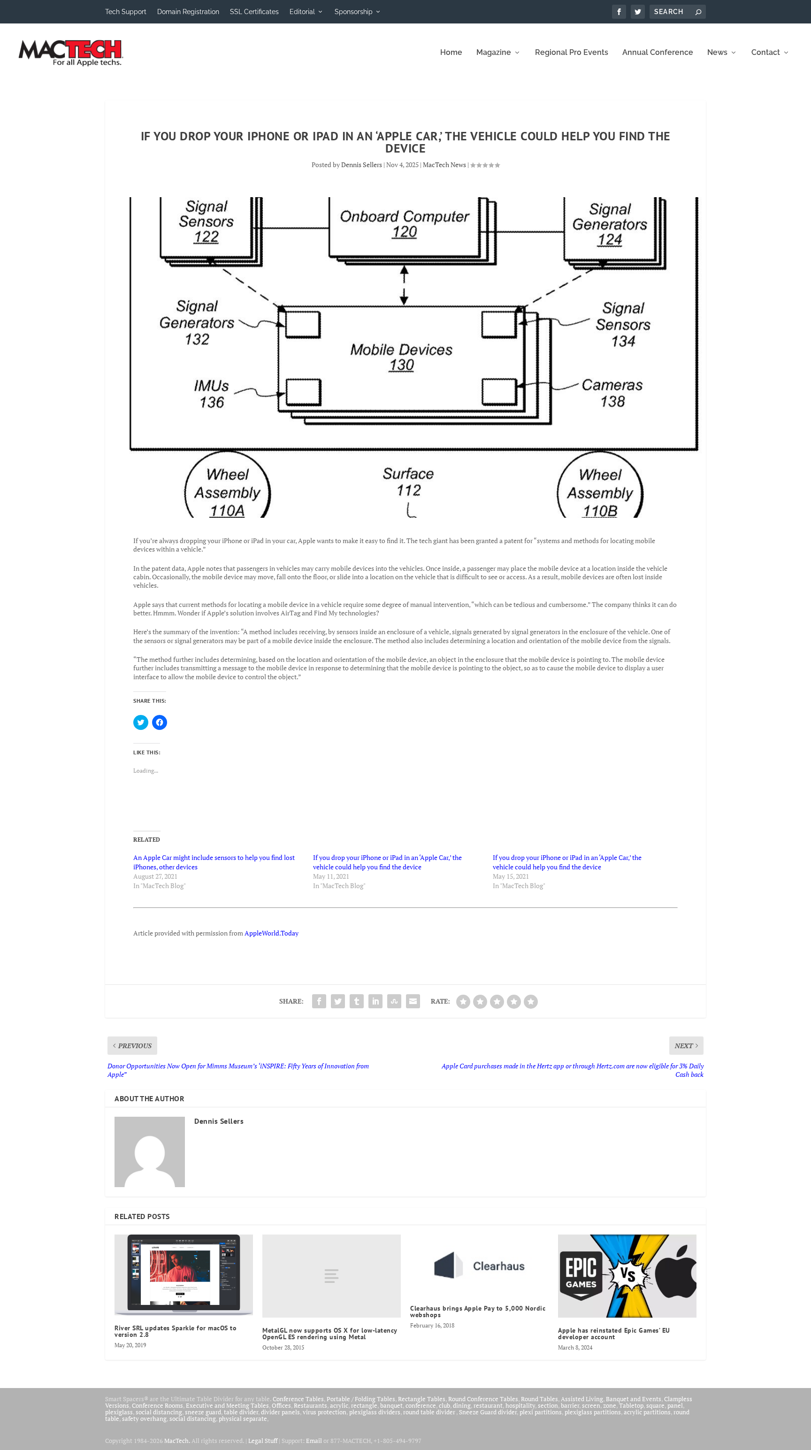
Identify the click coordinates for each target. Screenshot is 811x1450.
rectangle (364, 1405)
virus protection (324, 1412)
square (655, 1405)
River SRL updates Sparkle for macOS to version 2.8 (176, 1331)
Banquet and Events (633, 1399)
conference (421, 1405)
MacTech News (444, 164)
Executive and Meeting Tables (227, 1405)
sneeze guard (203, 1412)
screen (591, 1405)
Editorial (302, 11)
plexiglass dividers (374, 1412)
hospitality (520, 1405)
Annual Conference (657, 53)
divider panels (280, 1412)
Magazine (493, 53)
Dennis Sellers (361, 164)
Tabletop (631, 1405)
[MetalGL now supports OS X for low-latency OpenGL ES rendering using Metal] (331, 1276)
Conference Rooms (157, 1405)
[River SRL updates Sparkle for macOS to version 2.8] (184, 1275)
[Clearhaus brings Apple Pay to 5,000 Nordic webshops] (479, 1265)
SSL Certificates (254, 11)
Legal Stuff (262, 1440)
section (548, 1405)
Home (451, 53)
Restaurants (310, 1405)
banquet (391, 1405)
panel (675, 1405)
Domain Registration (188, 11)
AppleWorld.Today (271, 932)
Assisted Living (582, 1399)
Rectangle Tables (421, 1399)
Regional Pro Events (571, 53)
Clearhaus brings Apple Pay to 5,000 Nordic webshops (477, 1311)
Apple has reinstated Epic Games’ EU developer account (614, 1333)
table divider (241, 1412)
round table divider (429, 1412)
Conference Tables (298, 1399)
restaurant (488, 1405)
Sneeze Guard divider (488, 1412)
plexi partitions (541, 1412)
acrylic (339, 1405)
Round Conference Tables (483, 1399)
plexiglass (119, 1412)
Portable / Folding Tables (361, 1399)
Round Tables (539, 1399)
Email (314, 1440)
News (717, 53)
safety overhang (144, 1418)
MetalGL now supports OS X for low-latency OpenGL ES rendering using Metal (329, 1333)
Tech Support (125, 11)
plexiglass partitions (593, 1412)
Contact (765, 53)
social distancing (159, 1412)
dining (462, 1405)
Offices (281, 1405)
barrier (570, 1405)
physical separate (243, 1418)
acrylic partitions (647, 1412)
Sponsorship (354, 11)
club (444, 1405)
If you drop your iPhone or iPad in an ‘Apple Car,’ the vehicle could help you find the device (387, 862)
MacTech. (177, 1440)
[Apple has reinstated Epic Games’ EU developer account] (627, 1276)
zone (609, 1405)
